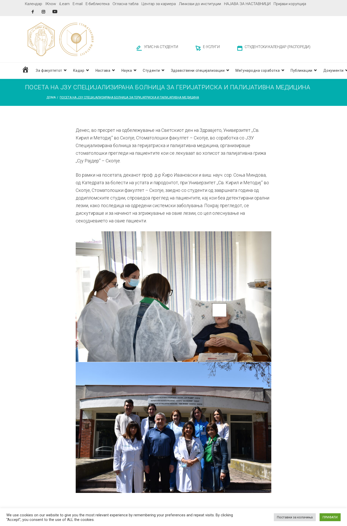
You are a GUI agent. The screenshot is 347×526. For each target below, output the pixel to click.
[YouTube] (54, 11)
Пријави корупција (290, 4)
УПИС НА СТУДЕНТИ (161, 47)
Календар (33, 4)
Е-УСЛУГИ (211, 47)
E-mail (78, 4)
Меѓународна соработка (257, 70)
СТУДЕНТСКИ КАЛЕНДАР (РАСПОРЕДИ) (277, 47)
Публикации (301, 70)
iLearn (64, 4)
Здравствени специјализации (198, 70)
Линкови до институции (200, 4)
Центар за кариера (158, 4)
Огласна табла (125, 4)
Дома (51, 97)
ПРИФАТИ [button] (330, 517)
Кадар (79, 70)
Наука (126, 70)
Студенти (151, 70)
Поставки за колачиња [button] (295, 517)
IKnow (50, 4)
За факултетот (49, 70)
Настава (103, 70)
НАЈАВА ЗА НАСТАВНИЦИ (247, 4)
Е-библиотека (97, 4)
